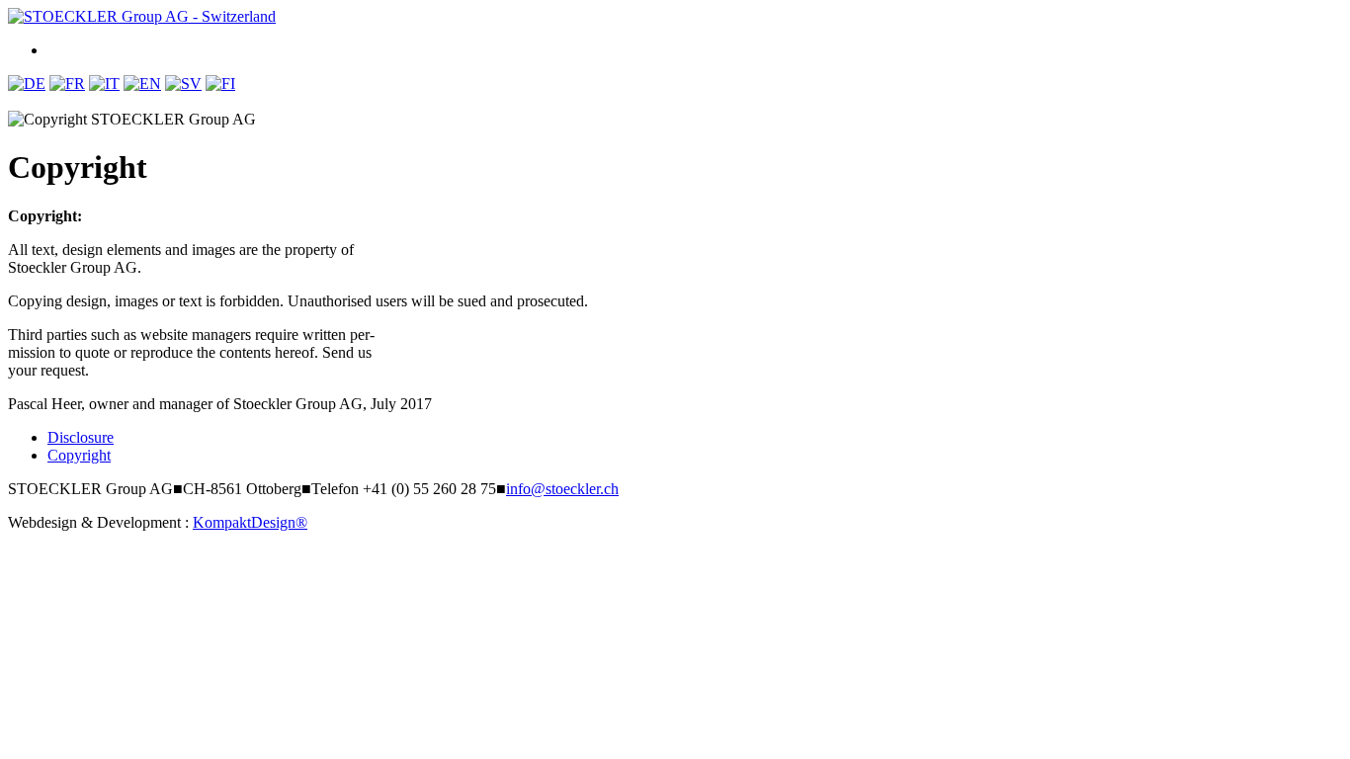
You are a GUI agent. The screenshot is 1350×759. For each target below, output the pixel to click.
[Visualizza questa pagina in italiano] (104, 83)
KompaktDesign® (250, 522)
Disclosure (80, 437)
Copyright (79, 455)
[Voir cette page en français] (67, 83)
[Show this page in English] (142, 83)
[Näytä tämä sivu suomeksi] (220, 83)
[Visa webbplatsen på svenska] (183, 83)
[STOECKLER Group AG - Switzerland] (142, 16)
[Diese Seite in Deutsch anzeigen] (26, 83)
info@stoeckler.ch (562, 488)
